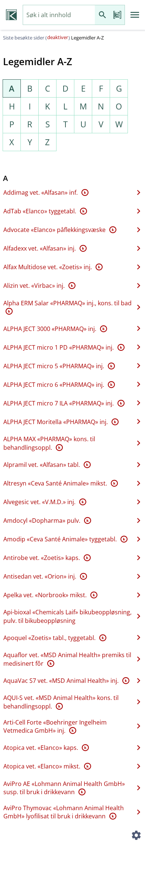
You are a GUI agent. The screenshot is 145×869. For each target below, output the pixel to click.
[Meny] (135, 15)
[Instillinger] (136, 836)
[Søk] (102, 15)
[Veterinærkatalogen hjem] (11, 14)
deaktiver (57, 37)
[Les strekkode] (117, 15)
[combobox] (59, 15)
